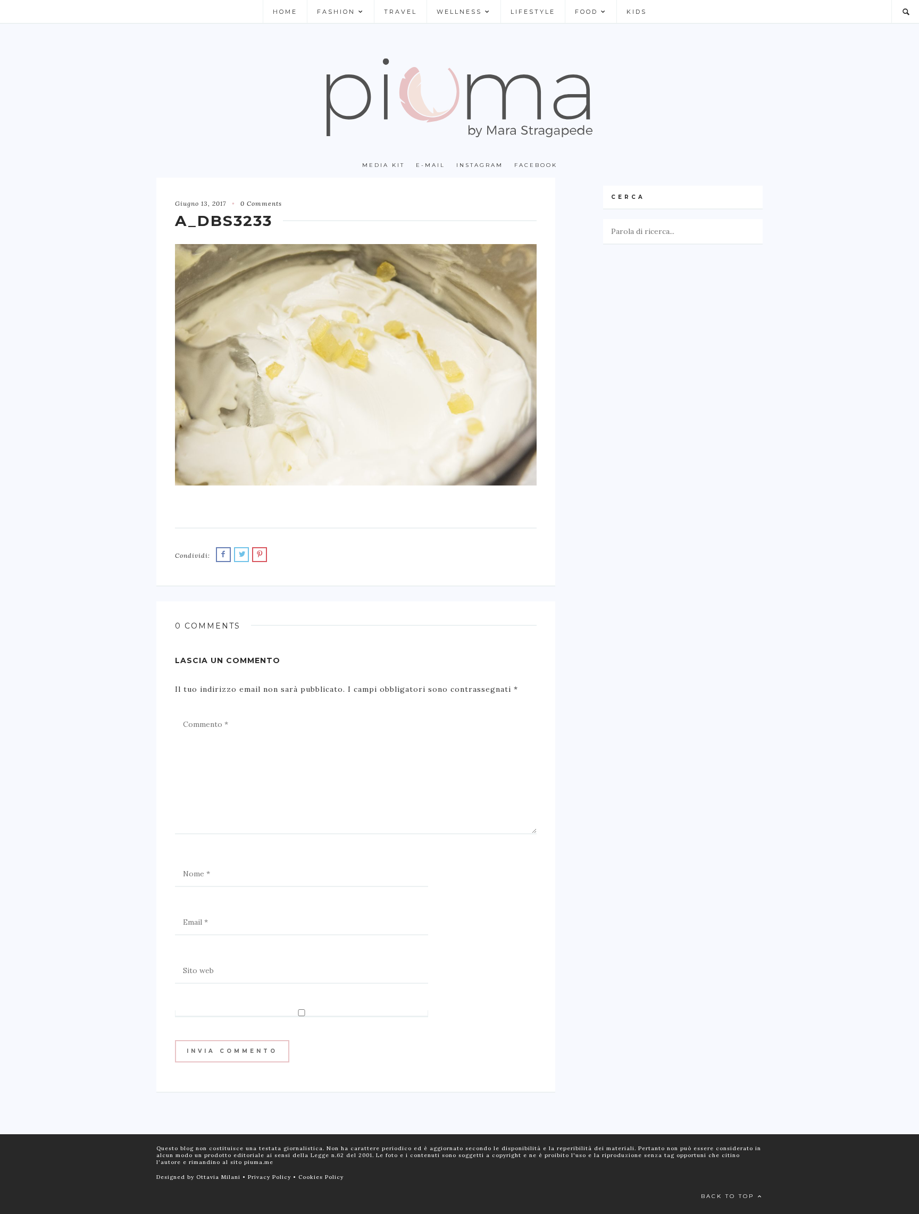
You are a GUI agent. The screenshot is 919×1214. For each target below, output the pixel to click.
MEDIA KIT (383, 165)
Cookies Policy (321, 1177)
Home (285, 11)
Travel (400, 11)
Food (586, 11)
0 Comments (261, 203)
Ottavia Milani (219, 1177)
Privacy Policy (270, 1177)
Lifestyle (533, 11)
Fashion (336, 11)
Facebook (535, 165)
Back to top (729, 1196)
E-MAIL (430, 165)
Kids (636, 11)
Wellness (459, 11)
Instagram (479, 165)
